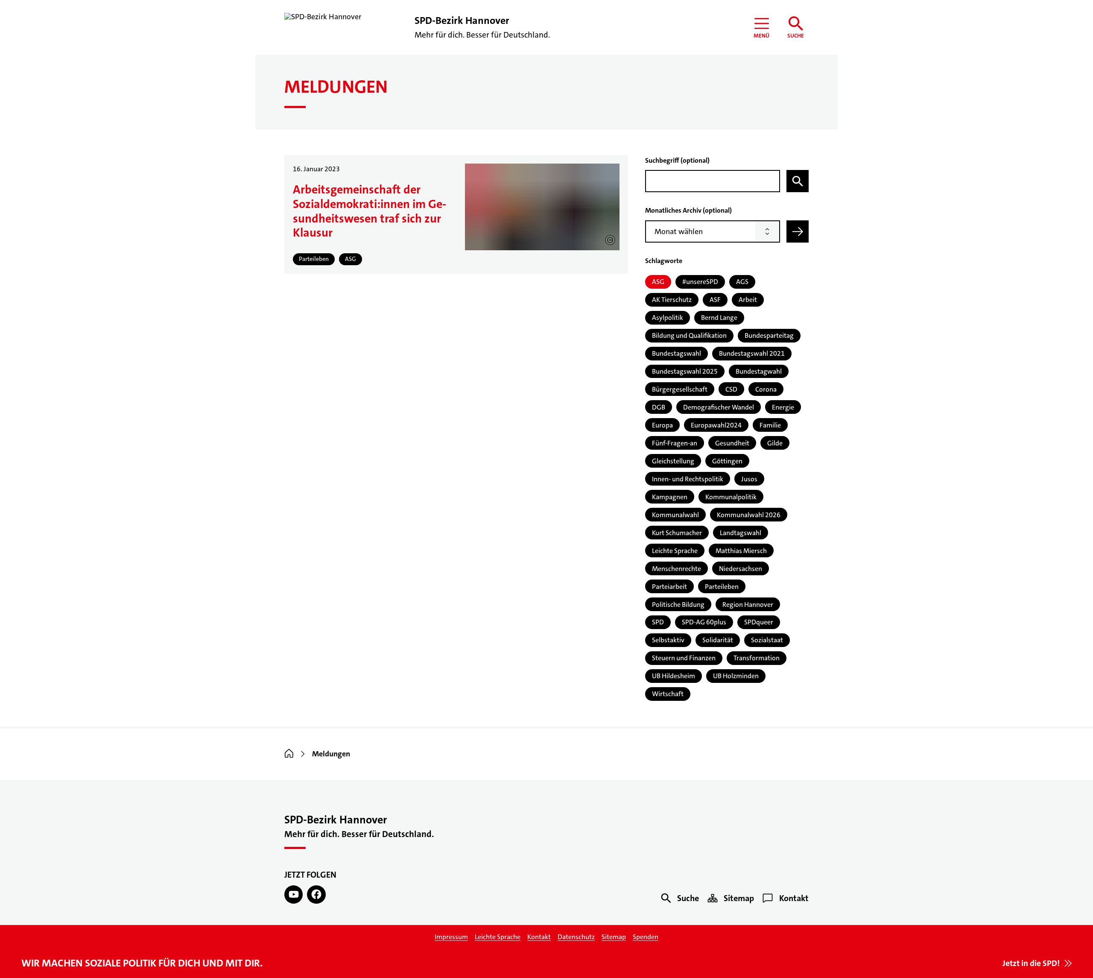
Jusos (749, 478)
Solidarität (717, 639)
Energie (783, 407)
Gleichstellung (673, 461)
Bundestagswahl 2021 (752, 353)
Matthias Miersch (741, 550)
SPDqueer (758, 622)
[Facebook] (316, 894)
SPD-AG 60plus (704, 622)
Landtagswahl (740, 532)
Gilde (775, 443)
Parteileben (722, 586)
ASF (715, 299)
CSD (731, 389)
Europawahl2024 (716, 425)
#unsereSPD (700, 281)
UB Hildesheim (673, 675)
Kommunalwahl (675, 514)
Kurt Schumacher (677, 532)
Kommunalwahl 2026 (748, 514)
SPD (658, 622)
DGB (658, 407)
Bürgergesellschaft (679, 389)
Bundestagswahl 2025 (685, 371)
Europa (662, 425)
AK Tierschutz (672, 299)
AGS (742, 281)
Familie (770, 425)
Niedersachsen (740, 568)
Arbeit (748, 299)
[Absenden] (797, 231)
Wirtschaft (668, 693)
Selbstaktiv (668, 639)
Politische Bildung (678, 604)
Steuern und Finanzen (684, 657)
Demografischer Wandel (718, 407)
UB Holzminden (736, 675)
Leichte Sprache (675, 550)
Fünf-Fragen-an (674, 443)
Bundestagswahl (676, 353)
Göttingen (727, 461)
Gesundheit (732, 443)
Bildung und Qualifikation (689, 335)
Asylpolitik (667, 317)
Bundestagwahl (759, 371)
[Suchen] (797, 181)
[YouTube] (293, 894)
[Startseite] (289, 754)
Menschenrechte (676, 568)
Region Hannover (747, 604)
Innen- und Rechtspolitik (687, 478)
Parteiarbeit (669, 586)
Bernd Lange (719, 317)
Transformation (757, 657)
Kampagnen (669, 496)
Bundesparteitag (769, 335)
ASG (658, 281)
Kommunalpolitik (731, 496)
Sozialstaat (767, 639)
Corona (766, 389)
